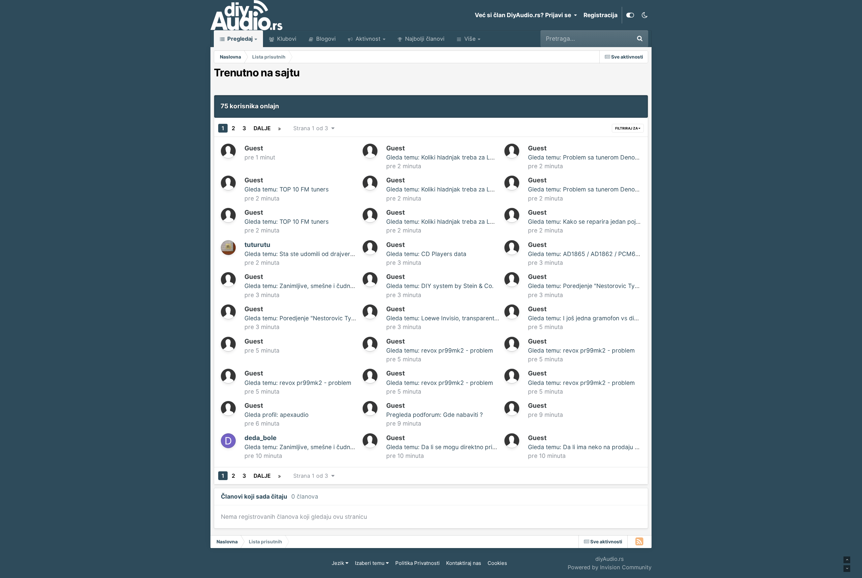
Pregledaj (239, 38)
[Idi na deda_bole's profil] (228, 440)
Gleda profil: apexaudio (276, 414)
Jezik (338, 563)
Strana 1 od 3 (312, 128)
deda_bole (260, 438)
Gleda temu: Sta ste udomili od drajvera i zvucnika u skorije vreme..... (339, 253)
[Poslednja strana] (279, 128)
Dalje (262, 128)
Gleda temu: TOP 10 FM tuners (286, 189)
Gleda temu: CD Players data (426, 253)
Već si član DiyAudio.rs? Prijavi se (524, 15)
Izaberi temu (370, 563)
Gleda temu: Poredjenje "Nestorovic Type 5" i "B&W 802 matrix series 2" (627, 285)
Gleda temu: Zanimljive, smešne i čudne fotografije (314, 285)
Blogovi (325, 38)
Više (470, 38)
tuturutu (257, 245)
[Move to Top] (846, 559)
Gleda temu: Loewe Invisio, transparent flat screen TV (460, 318)
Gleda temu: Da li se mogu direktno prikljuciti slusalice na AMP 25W (479, 446)
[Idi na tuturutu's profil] (228, 247)
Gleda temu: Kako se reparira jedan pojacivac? (592, 221)
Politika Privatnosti (417, 563)
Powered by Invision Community (610, 567)
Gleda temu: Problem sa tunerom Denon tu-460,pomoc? (605, 157)
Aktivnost (367, 38)
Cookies (497, 563)
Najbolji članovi (423, 38)
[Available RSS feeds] (639, 541)
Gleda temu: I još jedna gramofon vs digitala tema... (599, 318)
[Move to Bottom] (846, 568)
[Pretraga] (639, 38)
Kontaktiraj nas (463, 563)
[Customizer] (630, 15)
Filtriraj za (626, 128)
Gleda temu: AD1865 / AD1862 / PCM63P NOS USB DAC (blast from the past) (635, 253)
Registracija (601, 15)
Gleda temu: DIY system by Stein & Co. (440, 285)
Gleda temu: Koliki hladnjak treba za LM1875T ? (451, 157)
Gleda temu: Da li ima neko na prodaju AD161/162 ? (598, 446)
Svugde (611, 38)
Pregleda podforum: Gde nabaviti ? (434, 414)
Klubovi (285, 38)
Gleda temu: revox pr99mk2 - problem (439, 350)
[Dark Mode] (644, 15)
